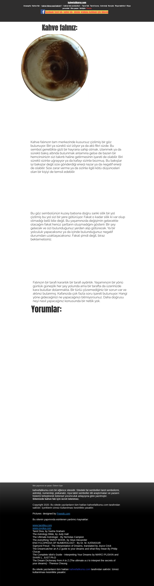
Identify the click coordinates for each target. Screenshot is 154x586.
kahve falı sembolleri (72, 6)
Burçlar (111, 6)
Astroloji (103, 6)
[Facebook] (43, 11)
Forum (89, 8)
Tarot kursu (94, 6)
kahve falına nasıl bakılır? (51, 6)
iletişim (82, 8)
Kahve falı (36, 6)
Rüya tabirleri (120, 6)
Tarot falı (85, 6)
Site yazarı (74, 8)
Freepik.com (63, 513)
